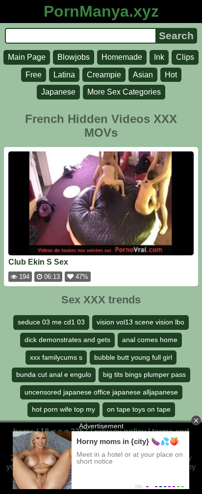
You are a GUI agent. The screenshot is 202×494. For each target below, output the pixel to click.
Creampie (104, 75)
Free (33, 75)
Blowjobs (73, 57)
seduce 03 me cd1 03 (51, 322)
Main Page (27, 57)
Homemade (121, 57)
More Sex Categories (124, 92)
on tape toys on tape (139, 409)
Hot (171, 75)
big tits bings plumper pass (144, 374)
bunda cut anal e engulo (53, 374)
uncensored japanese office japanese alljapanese (101, 392)
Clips (185, 57)
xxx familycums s (56, 357)
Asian (143, 75)
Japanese (58, 92)
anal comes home (149, 340)
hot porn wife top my (63, 409)
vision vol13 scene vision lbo (140, 322)
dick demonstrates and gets (67, 340)
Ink (159, 57)
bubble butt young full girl (133, 357)
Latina (64, 75)
